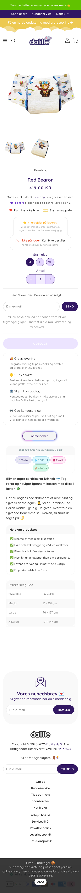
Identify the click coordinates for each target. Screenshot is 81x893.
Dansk (60, 14)
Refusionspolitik (40, 841)
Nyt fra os (40, 807)
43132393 (64, 749)
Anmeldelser (39, 436)
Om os (40, 782)
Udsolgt (40, 344)
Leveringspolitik (40, 834)
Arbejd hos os (40, 815)
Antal (40, 270)
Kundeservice (42, 14)
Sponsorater (40, 801)
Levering (39, 197)
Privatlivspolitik (40, 828)
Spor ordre (19, 14)
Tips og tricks (40, 794)
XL (50, 262)
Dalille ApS (54, 744)
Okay (40, 882)
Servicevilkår (41, 821)
